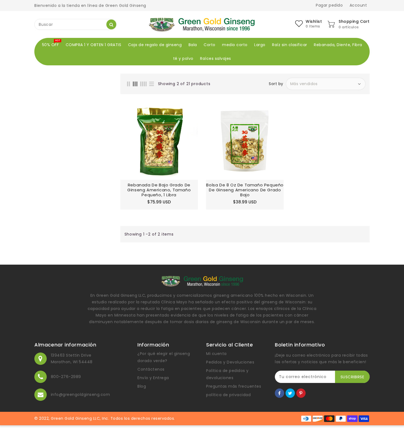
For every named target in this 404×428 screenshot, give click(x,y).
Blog (141, 386)
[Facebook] (279, 393)
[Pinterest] (301, 393)
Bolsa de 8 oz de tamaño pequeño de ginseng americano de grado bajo (245, 190)
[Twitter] (290, 393)
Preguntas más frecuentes (233, 386)
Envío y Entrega (153, 378)
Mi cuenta (216, 353)
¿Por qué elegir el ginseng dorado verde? (163, 357)
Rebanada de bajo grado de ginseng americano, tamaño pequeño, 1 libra (159, 190)
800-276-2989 (66, 376)
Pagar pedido (329, 5)
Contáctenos (151, 369)
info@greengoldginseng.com (80, 394)
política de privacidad (228, 395)
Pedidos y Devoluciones (230, 362)
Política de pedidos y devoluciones (227, 374)
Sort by (276, 84)
